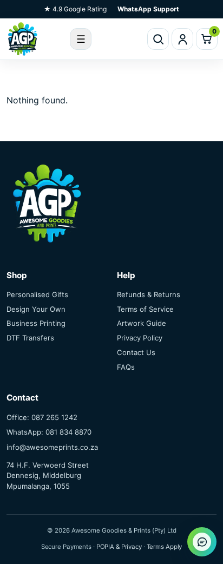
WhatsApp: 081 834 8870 (48, 432)
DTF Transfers (30, 337)
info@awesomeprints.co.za (52, 447)
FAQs (126, 367)
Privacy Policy (139, 337)
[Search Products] (158, 39)
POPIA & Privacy (119, 546)
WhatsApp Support (148, 9)
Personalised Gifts (37, 294)
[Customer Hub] (182, 39)
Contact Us (136, 352)
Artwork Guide (141, 323)
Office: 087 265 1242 (41, 417)
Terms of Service (145, 309)
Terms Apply (164, 546)
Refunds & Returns (148, 294)
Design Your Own (35, 309)
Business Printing (35, 323)
